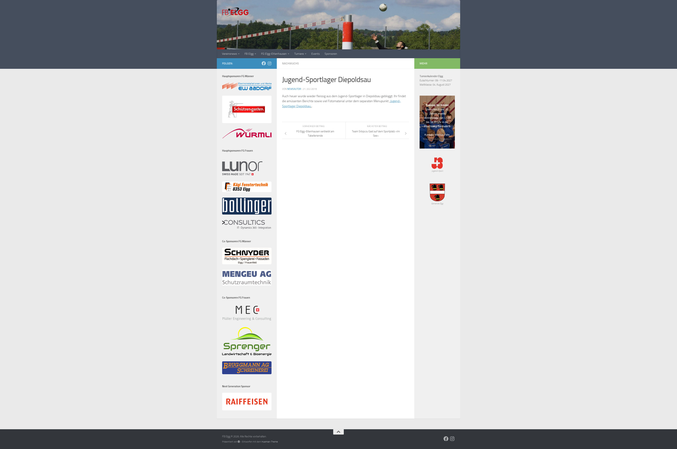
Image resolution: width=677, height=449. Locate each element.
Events (315, 53)
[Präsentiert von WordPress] (239, 442)
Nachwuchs (290, 63)
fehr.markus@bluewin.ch (437, 138)
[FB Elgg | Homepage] (235, 12)
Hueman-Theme (270, 441)
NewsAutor (294, 89)
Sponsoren (331, 53)
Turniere (299, 53)
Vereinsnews (229, 53)
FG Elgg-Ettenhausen (274, 53)
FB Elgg (249, 53)
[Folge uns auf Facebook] (264, 63)
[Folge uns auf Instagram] (269, 63)
